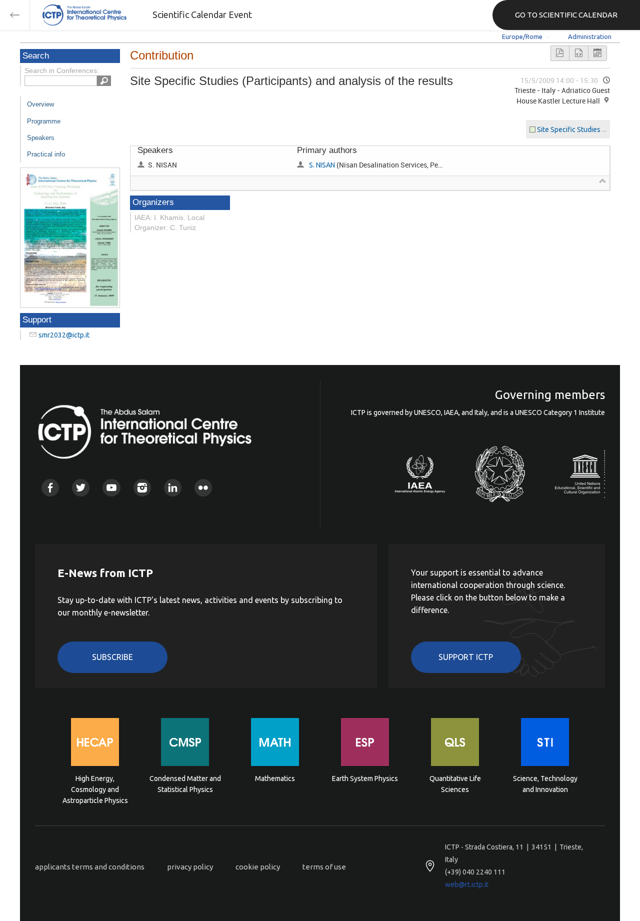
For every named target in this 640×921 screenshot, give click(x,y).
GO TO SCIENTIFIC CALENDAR (566, 14)
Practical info (46, 154)
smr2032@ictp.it (64, 335)
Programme (43, 121)
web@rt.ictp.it (466, 884)
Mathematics (275, 778)
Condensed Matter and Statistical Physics (185, 784)
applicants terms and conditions (89, 866)
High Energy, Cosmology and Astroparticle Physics (95, 788)
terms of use (324, 866)
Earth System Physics (365, 778)
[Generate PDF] (560, 53)
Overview (40, 104)
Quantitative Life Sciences (455, 784)
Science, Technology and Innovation (545, 784)
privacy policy (190, 866)
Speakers (40, 138)
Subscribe (112, 657)
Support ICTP (465, 657)
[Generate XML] (578, 53)
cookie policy (258, 866)
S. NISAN (322, 165)
